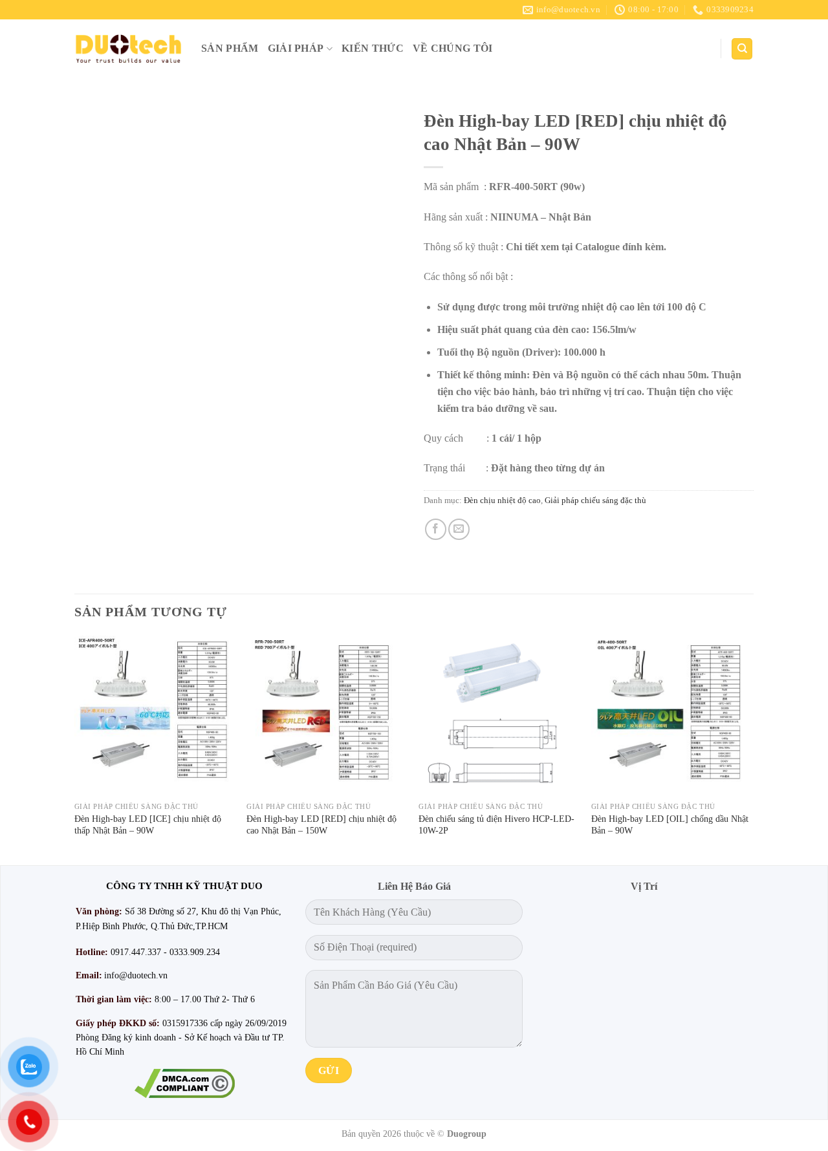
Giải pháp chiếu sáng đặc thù (595, 500)
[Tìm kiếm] (742, 48)
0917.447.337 (136, 952)
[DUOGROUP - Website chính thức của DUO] (128, 48)
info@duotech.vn (136, 975)
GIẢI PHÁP (296, 48)
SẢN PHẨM (230, 48)
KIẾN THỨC (373, 48)
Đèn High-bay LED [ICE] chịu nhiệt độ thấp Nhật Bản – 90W (147, 824)
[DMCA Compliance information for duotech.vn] (184, 1083)
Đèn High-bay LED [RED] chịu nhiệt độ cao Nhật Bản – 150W (321, 824)
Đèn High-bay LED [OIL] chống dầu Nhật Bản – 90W (669, 824)
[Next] (749, 749)
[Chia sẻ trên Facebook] (435, 529)
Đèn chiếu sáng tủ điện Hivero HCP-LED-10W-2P (496, 824)
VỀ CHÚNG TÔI (453, 48)
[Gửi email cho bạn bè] (459, 529)
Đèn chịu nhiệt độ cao (502, 500)
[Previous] (75, 749)
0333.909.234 (194, 952)
